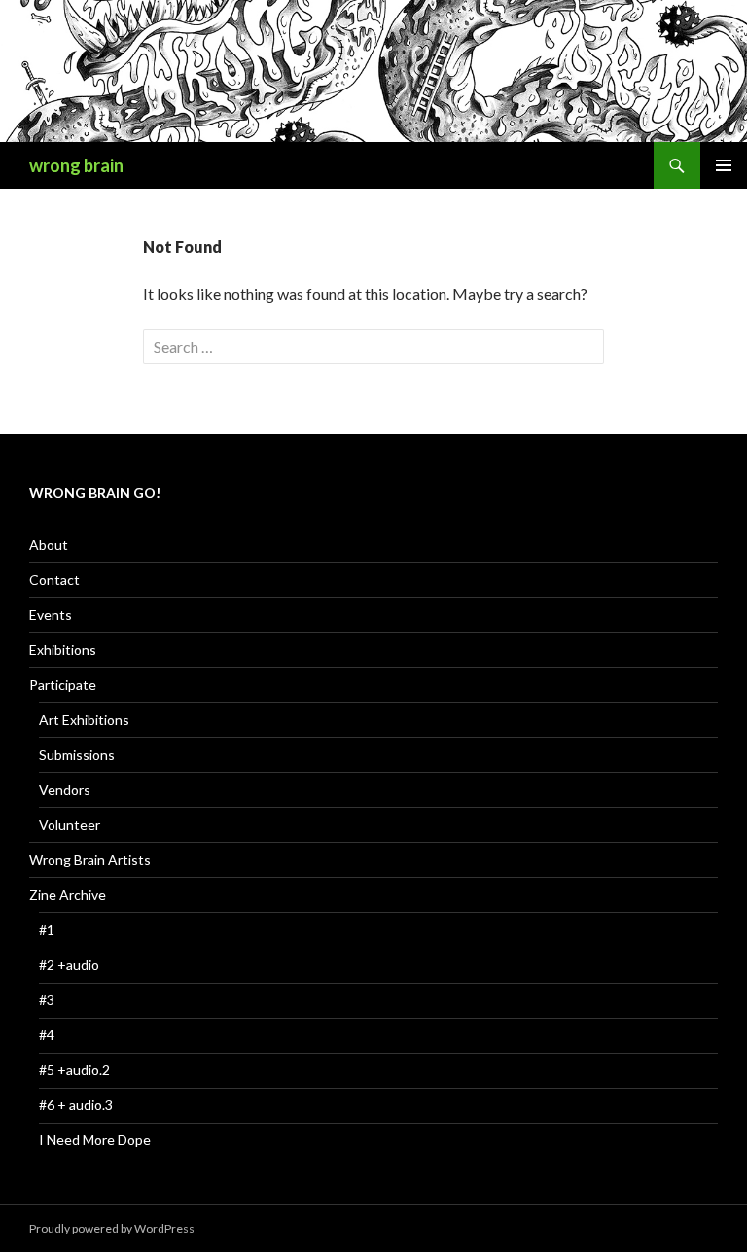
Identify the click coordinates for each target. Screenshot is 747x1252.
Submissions (77, 754)
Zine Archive (67, 894)
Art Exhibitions (84, 719)
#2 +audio (69, 964)
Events (50, 614)
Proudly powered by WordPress (112, 1228)
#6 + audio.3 (76, 1104)
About (48, 544)
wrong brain (76, 165)
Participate (62, 684)
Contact (54, 579)
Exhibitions (62, 649)
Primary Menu (723, 165)
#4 (46, 1034)
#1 (46, 929)
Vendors (64, 789)
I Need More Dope (95, 1139)
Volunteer (69, 824)
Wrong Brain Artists (90, 859)
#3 (46, 999)
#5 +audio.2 (74, 1069)
